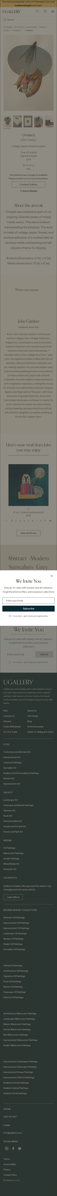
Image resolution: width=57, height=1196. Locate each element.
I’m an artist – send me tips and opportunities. (30, 616)
